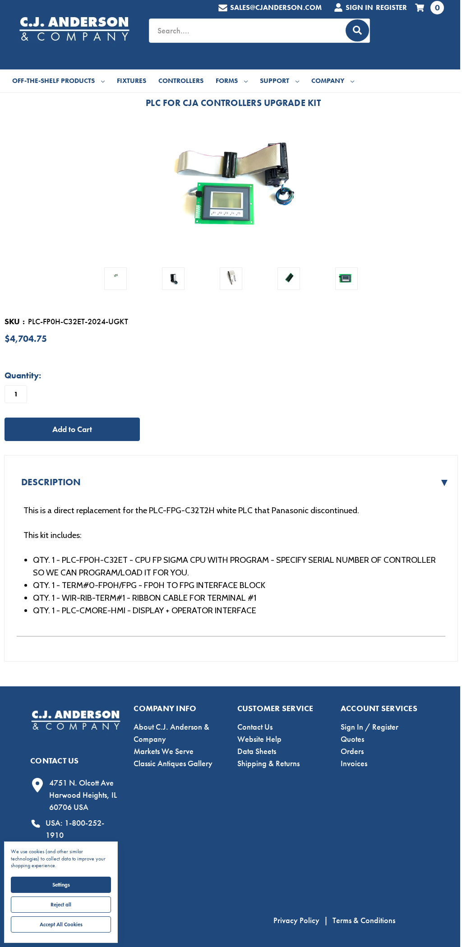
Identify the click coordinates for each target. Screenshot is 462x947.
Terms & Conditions (364, 920)
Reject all (61, 904)
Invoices (354, 763)
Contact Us (255, 727)
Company (327, 81)
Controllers (180, 81)
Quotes (352, 739)
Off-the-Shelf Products (53, 81)
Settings (61, 884)
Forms (227, 81)
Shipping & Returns (268, 763)
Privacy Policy (296, 920)
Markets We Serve (164, 751)
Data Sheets (256, 751)
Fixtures (131, 81)
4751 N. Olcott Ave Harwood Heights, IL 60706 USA (83, 795)
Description (235, 482)
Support (274, 81)
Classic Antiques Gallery (173, 763)
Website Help (259, 739)
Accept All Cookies (61, 924)
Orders (352, 751)
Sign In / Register (369, 727)
